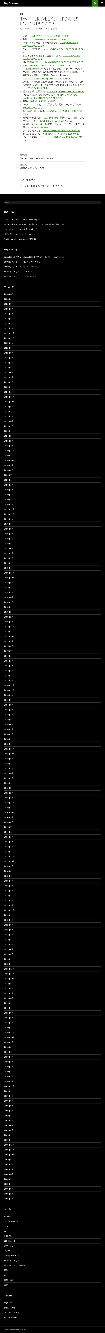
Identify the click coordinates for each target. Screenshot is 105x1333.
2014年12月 (9, 802)
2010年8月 (8, 1047)
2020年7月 (8, 475)
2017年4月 (8, 666)
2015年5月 (8, 778)
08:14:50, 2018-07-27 (44, 101)
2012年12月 (9, 910)
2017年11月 (9, 631)
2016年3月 (8, 729)
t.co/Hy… (45, 78)
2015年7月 (8, 768)
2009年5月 (8, 1120)
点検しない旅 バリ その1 (32, 166)
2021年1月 (8, 446)
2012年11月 (9, 915)
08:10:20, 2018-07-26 (60, 78)
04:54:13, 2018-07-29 (68, 133)
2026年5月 (8, 299)
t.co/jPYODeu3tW (40, 65)
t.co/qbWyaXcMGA (39, 39)
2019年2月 (8, 558)
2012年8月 (8, 930)
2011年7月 (8, 993)
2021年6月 (8, 421)
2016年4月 (8, 724)
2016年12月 (9, 685)
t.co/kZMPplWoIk (71, 55)
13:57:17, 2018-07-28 (38, 127)
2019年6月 (8, 538)
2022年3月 (8, 377)
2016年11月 (9, 690)
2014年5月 (8, 837)
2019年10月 (9, 519)
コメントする (53, 29)
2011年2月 (8, 1018)
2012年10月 (9, 920)
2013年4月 (8, 890)
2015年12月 (9, 744)
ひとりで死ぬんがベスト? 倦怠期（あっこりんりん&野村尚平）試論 (34, 224)
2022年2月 (8, 382)
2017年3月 (8, 670)
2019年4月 (8, 548)
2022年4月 (8, 372)
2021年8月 (8, 411)
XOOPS (7, 1236)
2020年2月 (8, 499)
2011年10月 (9, 978)
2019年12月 (9, 509)
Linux (6, 1226)
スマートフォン (11, 1246)
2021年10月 (9, 402)
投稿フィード (10, 1307)
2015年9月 (8, 758)
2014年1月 (8, 846)
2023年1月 (8, 328)
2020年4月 (8, 490)
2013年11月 (9, 856)
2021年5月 (8, 426)
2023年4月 (8, 314)
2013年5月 (8, 886)
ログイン (48, 186)
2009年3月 (8, 1130)
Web (6, 1231)
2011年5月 (8, 1003)
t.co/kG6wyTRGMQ (57, 111)
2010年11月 (9, 1032)
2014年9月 (8, 817)
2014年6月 (8, 832)
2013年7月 (8, 876)
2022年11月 (9, 338)
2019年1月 (8, 563)
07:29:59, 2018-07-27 (51, 98)
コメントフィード (11, 1312)
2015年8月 (8, 763)
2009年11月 (9, 1091)
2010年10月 (9, 1037)
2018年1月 (8, 622)
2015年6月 (8, 773)
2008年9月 (8, 1159)
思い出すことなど (11, 1260)
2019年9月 (8, 524)
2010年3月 (8, 1071)
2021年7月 (8, 416)
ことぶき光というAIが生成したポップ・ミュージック (27, 229)
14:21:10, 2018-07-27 (33, 107)
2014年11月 (9, 807)
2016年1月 (8, 739)
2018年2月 (8, 617)
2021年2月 (8, 441)
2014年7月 (8, 827)
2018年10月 (9, 578)
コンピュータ (10, 1241)
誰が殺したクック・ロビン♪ (16, 261)
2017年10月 (9, 636)
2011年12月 (9, 969)
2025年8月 (8, 304)
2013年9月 (8, 866)
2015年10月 (9, 754)
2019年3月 (8, 553)
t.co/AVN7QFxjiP (53, 62)
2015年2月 (8, 793)
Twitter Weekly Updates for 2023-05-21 (21, 239)
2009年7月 (8, 1110)
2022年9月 (8, 348)
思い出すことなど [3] (13, 271)
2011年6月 (8, 998)
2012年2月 (8, 959)
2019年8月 (8, 529)
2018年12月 (9, 568)
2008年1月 (8, 1198)
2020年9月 (8, 465)
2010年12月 (9, 1027)
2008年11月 (9, 1150)
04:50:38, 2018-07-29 (69, 130)
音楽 (6, 1285)
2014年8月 (8, 822)
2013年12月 (9, 851)
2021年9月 (8, 406)
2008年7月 (8, 1169)
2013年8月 (8, 871)
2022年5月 (8, 367)
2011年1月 (8, 1022)
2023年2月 (8, 323)
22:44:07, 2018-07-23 (33, 45)
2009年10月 (9, 1096)
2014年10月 (9, 812)
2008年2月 (8, 1194)
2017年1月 (8, 680)
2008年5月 (8, 1179)
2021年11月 (9, 397)
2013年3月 (8, 895)
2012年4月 (8, 949)
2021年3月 (8, 436)
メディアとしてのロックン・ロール (19, 234)
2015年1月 (8, 798)
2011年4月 (8, 1008)
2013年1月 (8, 905)
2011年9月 (8, 983)
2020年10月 (9, 460)
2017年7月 (8, 651)
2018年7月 (8, 592)
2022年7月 (8, 358)
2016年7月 (8, 710)
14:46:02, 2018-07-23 (59, 39)
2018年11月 (9, 573)
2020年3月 (8, 494)
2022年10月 (9, 343)
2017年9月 (8, 641)
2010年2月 (8, 1076)
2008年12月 (9, 1145)
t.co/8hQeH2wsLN (32, 98)
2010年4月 (8, 1066)
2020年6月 (8, 480)
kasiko (41, 29)
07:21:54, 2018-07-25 (33, 58)
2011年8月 (8, 988)
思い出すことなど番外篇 (14, 1265)
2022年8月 (8, 353)
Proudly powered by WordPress (15, 1330)
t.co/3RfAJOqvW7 (32, 78)
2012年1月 (8, 964)
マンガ (7, 1250)
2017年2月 (8, 675)
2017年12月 (9, 626)
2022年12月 (9, 333)
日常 (21, 14)
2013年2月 (8, 900)
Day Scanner (11, 3)
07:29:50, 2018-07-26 (72, 62)
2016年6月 (8, 714)
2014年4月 (8, 842)
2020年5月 (8, 485)
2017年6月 (8, 656)
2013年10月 (9, 861)
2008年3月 (8, 1189)
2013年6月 (8, 881)
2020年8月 (8, 470)
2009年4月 (8, 1125)
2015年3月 (8, 788)
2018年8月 (8, 587)
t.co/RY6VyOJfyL (38, 36)
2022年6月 (8, 362)
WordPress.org (10, 1317)
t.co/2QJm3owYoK (58, 137)
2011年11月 (9, 974)
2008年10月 (9, 1154)
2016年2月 (8, 734)
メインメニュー (101, 3)
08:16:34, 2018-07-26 (38, 88)
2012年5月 (8, 944)
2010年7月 (8, 1052)
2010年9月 (8, 1042)
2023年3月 (8, 318)
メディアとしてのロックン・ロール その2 (22, 219)
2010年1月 (8, 1081)
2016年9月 (8, 700)
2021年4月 (8, 431)
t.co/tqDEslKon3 (51, 130)
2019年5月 (8, 543)
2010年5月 (8, 1062)
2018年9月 (8, 582)
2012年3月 (8, 954)
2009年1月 (8, 1140)
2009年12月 (9, 1086)
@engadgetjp (32, 68)
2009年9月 (8, 1101)
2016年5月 (8, 719)
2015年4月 (8, 783)
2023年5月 (8, 309)
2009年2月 (8, 1135)
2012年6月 (8, 939)
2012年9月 (8, 925)
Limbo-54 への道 (11, 1221)
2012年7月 (8, 934)
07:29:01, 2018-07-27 (73, 91)
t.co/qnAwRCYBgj (69, 42)
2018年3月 (8, 612)
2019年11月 (9, 514)
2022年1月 (8, 387)
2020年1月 (8, 504)
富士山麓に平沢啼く (12, 257)
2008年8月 (8, 1164)
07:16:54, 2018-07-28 (62, 120)
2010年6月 (8, 1057)
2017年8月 (8, 646)
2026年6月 (8, 294)
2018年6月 (8, 597)
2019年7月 (8, 534)
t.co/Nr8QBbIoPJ (42, 120)
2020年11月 (9, 455)
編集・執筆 (9, 1280)
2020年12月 (9, 450)
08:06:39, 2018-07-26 (59, 65)
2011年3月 (8, 1013)
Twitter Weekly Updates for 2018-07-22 (38, 156)
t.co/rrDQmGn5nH (56, 49)
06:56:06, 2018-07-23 (57, 36)
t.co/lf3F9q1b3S (55, 91)
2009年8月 (8, 1106)
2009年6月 (8, 1115)
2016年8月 (8, 705)
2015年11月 (9, 749)
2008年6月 (8, 1174)
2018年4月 (8, 607)
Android (7, 1216)
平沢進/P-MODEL (11, 1255)
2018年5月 (8, 602)
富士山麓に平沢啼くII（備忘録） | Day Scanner (44, 257)
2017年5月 (8, 661)
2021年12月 (9, 392)
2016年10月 (9, 695)
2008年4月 (8, 1184)
